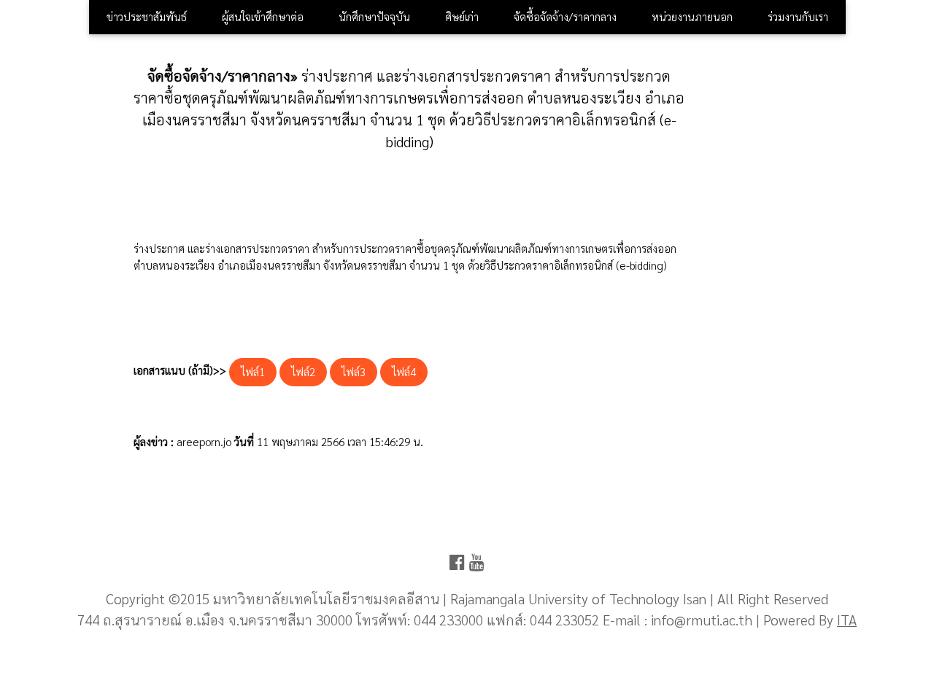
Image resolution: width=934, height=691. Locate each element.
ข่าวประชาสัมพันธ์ (147, 16)
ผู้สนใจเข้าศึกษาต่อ (263, 16)
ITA (847, 619)
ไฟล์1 (253, 371)
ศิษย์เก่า (462, 16)
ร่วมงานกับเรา (798, 16)
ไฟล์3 (353, 371)
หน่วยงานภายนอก (692, 16)
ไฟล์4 (404, 371)
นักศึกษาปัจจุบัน (374, 16)
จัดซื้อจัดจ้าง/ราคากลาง (565, 16)
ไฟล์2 (303, 371)
